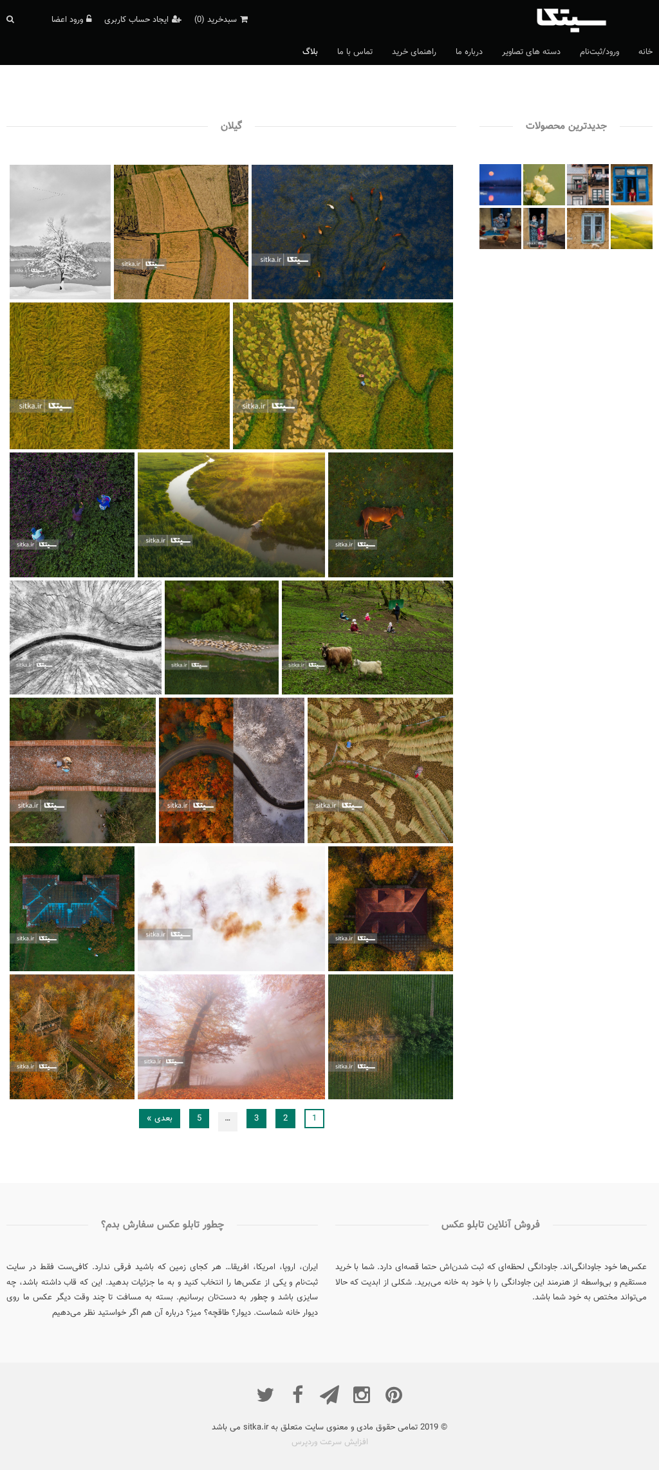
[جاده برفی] (124, 693)
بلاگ (310, 52)
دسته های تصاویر (531, 52)
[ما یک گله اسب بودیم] (403, 297)
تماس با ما (355, 52)
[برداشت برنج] (416, 841)
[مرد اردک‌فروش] (119, 841)
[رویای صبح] (422, 575)
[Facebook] (297, 1395)
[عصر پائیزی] (422, 969)
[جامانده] (85, 297)
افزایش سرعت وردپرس (330, 1442)
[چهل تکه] (215, 297)
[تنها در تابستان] (175, 447)
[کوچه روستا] (250, 693)
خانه (645, 52)
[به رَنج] (398, 447)
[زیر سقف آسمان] (410, 693)
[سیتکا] (593, 19)
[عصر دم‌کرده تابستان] (279, 575)
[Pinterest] (394, 1395)
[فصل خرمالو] (103, 969)
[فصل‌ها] (268, 841)
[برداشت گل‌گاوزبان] (103, 575)
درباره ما (469, 52)
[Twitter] (265, 1395)
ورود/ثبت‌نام (599, 52)
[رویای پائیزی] (279, 969)
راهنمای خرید (414, 52)
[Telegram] (329, 1395)
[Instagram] (362, 1395)
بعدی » (159, 1118)
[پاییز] (279, 1097)
